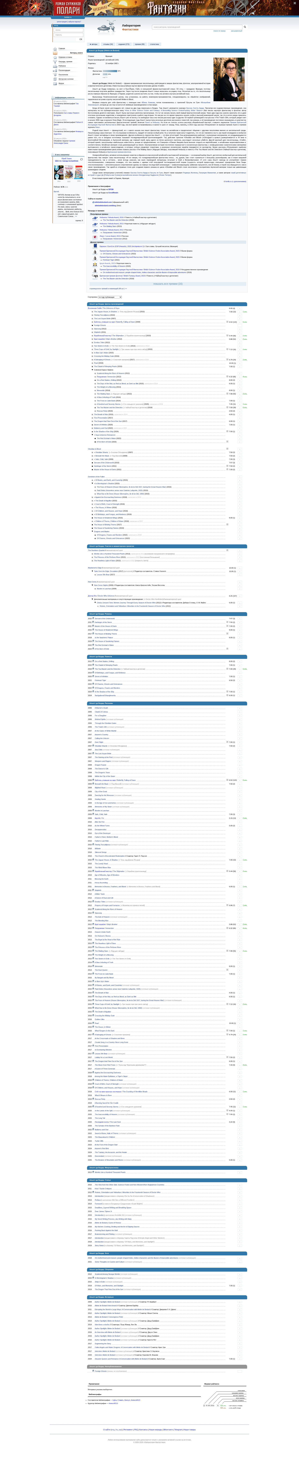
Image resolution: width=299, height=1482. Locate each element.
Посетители (63, 75)
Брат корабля (99, 339)
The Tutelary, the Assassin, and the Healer (111, 1152)
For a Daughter (100, 715)
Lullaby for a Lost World (104, 1057)
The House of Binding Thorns (105, 525)
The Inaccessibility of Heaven (114, 266)
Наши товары (190, 1430)
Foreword (98, 1204)
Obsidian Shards (101, 452)
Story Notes (99, 1245)
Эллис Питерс (165, 175)
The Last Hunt (115, 1122)
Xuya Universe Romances (105, 435)
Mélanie (98, 848)
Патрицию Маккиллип (207, 173)
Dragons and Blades (101, 531)
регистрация (62, 22)
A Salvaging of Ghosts (102, 359)
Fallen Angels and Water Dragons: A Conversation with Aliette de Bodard (122, 1347)
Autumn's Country (101, 734)
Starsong (97, 329)
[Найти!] (245, 27)
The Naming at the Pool (103, 757)
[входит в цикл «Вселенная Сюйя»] (93, 645)
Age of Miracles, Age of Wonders (107, 875)
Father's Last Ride (102, 841)
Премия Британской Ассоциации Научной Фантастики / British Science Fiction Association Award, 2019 (140, 269)
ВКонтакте (168, 1430)
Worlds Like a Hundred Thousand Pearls (109, 554)
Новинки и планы (65, 57)
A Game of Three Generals (105, 1069)
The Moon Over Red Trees (105, 1065)
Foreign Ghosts (100, 325)
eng (113, 1430)
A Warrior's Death (101, 708)
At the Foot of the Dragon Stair (106, 1145)
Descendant (99, 1156)
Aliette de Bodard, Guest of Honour (108, 1223)
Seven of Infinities (100, 425)
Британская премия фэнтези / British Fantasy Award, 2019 (122, 276)
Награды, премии (65, 61)
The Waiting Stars (109, 226)
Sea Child (98, 750)
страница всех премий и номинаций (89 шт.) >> (108, 288)
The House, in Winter (103, 507)
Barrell (56, 191)
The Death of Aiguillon (103, 501)
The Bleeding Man (101, 921)
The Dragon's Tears (102, 772)
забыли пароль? (74, 22)
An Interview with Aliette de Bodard (108, 1332)
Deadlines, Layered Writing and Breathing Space (113, 1208)
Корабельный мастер (102, 336)
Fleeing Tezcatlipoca (101, 315)
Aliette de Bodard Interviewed (106, 1306)
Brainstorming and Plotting (104, 1234)
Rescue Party (102, 411)
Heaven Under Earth (102, 932)
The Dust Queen (101, 970)
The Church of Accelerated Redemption (110, 856)
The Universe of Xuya (111, 308)
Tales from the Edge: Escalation (106, 571)
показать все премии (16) (168, 283)
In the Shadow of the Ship (103, 431)
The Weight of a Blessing (106, 387)
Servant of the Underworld (104, 463)
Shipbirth (97, 332)
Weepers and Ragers (103, 761)
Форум (61, 83)
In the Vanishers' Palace (104, 637)
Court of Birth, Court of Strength (107, 504)
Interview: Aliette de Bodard (105, 1351)
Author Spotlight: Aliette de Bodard (107, 1302)
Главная (62, 48)
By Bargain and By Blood (104, 978)
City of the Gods (101, 791)
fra (117, 1430)
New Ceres (92, 582)
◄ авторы (93, 44)
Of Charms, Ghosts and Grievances (117, 254)
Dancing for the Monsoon (104, 795)
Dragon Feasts (100, 765)
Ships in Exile (100, 1282)
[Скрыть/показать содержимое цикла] (92, 369)
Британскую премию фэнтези (119, 152)
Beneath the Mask (102, 456)
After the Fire (99, 822)
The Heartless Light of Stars (104, 561)
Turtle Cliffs (99, 1141)
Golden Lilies (99, 1019)
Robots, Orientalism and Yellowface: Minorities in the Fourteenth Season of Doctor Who (132, 606)
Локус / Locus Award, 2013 (110, 236)
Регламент (128, 1430)
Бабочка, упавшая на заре (104, 322)
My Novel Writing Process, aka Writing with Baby (113, 1219)
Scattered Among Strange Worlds (107, 1274)
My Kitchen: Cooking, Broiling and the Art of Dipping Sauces (117, 1227)
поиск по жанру (220, 31)
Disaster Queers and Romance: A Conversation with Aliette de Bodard (121, 1359)
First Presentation (100, 418)
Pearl (96, 363)
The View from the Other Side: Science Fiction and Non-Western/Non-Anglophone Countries (129, 1185)
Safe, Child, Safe (101, 459)
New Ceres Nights (101, 585)
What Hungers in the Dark (104, 1031)
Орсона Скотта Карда (195, 108)
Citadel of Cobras (101, 712)
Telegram (178, 1430)
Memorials (101, 390)
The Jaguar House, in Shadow (105, 312)
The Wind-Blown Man (103, 867)
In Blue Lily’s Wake (101, 353)
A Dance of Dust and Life (104, 898)
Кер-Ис (97, 818)
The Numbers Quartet (96, 550)
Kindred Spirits (100, 719)
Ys (103, 818)
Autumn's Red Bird (102, 1148)
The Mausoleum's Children (105, 1137)
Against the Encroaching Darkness (108, 497)
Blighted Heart (100, 788)
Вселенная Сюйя (94, 308)
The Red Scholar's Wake (106, 438)
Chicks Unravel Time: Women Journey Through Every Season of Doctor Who (126, 603)
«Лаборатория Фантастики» (154, 1442)
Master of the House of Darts (105, 469)
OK (79, 39)
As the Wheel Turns (102, 826)
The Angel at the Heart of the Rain (107, 940)
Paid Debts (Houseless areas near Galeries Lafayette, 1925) (120, 490)
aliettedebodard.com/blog (105, 205)
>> (76, 216)
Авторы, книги (76, 53)
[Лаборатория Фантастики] (107, 27)
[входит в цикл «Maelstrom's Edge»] (93, 1054)
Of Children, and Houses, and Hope (108, 511)
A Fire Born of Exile (104, 442)
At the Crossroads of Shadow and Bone (110, 1038)
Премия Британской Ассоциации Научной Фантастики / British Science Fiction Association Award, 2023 (140, 251)
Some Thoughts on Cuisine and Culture (109, 1262)
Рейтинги (62, 66)
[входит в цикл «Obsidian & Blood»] (93, 618)
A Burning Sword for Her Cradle (106, 1103)
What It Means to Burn (103, 1095)
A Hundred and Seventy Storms (109, 404)
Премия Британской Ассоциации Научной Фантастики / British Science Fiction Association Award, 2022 (140, 257)
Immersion (118, 232)
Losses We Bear (103, 575)
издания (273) (124, 44)
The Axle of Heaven (102, 917)
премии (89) (140, 44)
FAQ (136, 1430)
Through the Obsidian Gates (105, 723)
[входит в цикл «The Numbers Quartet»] (93, 943)
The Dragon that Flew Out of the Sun (108, 421)
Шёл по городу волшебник (66, 161)
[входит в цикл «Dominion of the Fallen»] (93, 630)
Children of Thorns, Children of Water (109, 521)
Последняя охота (102, 1122)
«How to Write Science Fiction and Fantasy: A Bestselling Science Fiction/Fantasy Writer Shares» (164, 110)
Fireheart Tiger (108, 260)
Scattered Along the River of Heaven (110, 373)
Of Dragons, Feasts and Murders (109, 535)
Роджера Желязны (190, 173)
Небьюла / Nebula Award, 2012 (112, 230)
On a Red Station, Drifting (106, 380)
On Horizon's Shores (103, 936)
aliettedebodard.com (103, 202)
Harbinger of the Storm (102, 466)
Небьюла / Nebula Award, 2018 (112, 217)
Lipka (115, 1400)
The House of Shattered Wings (105, 518)
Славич (120, 1400)
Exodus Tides (99, 342)
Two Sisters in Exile (101, 346)
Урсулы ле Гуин (156, 173)
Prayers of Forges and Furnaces (107, 905)
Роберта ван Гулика (112, 175)
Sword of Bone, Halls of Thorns (106, 1133)
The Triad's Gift (101, 727)
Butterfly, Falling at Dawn (125, 322)
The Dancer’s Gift (101, 769)
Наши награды (155, 1430)
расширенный (236, 31)
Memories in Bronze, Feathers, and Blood (110, 886)
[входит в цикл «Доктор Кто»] (93, 1192)
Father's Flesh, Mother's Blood (106, 837)
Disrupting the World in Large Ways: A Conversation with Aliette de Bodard (122, 1309)
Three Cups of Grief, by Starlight (106, 349)
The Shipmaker (118, 336)
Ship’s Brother (111, 339)
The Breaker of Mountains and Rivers (109, 1160)
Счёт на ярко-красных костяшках (108, 1092)
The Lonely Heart (101, 864)
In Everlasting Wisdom (103, 1050)
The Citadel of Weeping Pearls (105, 366)
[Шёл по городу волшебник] (59, 179)
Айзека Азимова (148, 102)
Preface (98, 1200)
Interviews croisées (102, 1325)
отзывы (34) (108, 44)
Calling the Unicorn (102, 738)
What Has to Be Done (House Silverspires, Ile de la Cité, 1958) (120, 494)
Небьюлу (155, 122)
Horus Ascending (101, 883)
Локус (97, 127)
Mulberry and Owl (100, 428)
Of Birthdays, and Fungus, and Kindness (110, 514)
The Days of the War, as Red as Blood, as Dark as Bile (117, 383)
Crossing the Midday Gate (104, 356)
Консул (127, 1400)
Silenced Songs (101, 852)
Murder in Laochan (104, 589)
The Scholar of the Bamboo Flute (107, 1126)
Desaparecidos (100, 829)
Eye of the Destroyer (103, 833)
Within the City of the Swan (105, 776)
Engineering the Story (103, 1343)
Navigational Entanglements (105, 695)
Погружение (107, 232)
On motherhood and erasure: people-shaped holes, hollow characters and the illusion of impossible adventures (144, 272)
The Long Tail (100, 1118)
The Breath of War (101, 414)
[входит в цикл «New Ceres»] (93, 810)
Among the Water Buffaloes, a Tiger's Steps (111, 1076)
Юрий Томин (67, 158)
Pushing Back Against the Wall (106, 1230)
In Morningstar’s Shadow (104, 483)
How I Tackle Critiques (103, 1189)
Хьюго (147, 122)
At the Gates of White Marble (105, 731)
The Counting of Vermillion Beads (135, 1092)
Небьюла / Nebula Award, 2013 (112, 224)
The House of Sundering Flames (106, 528)
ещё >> (105, 77)
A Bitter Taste (100, 894)
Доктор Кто (92, 596)
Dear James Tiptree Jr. (103, 1211)
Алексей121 (135, 1400)
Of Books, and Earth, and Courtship (108, 480)
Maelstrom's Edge (95, 568)
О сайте (106, 1430)
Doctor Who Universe (106, 596)
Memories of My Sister (103, 807)
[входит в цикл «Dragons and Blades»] (93, 684)
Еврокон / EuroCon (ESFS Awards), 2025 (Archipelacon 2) (122, 246)
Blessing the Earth (101, 879)
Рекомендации (64, 70)
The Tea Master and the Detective (116, 220)
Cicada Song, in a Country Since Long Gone (111, 1042)
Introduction (99, 1196)
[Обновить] (81, 160)
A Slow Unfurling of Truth (106, 397)
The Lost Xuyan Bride (102, 318)
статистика (154, 44)
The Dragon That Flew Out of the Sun (109, 1289)
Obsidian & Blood (94, 449)
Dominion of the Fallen (96, 477)
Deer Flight (99, 742)
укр (120, 1430)
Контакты (143, 1430)
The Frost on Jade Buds (106, 401)
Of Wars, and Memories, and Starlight (109, 1286)
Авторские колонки (66, 79)
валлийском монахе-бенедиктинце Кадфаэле (140, 175)
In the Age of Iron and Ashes (105, 803)
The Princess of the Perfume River (107, 557)
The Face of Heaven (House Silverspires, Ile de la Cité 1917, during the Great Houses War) (131, 487)
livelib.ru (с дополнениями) (235, 181)
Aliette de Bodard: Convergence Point (109, 1317)
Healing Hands (100, 799)
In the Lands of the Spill (103, 1111)
